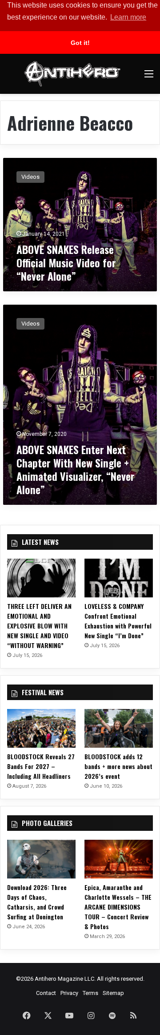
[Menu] (148, 77)
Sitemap (113, 993)
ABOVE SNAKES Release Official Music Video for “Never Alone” (66, 262)
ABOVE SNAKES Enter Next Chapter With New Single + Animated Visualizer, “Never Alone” (75, 469)
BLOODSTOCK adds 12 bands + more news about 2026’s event (118, 766)
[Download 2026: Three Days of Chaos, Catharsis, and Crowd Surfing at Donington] (41, 859)
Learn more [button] (128, 17)
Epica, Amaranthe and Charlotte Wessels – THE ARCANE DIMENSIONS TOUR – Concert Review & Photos (118, 906)
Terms (90, 993)
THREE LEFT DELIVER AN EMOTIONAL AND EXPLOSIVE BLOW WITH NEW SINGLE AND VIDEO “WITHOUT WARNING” (39, 625)
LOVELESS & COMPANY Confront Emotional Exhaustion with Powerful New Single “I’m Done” (118, 620)
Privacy (69, 993)
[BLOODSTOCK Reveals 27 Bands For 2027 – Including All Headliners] (41, 728)
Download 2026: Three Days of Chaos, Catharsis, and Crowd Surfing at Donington (37, 901)
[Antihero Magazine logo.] (72, 74)
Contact (46, 993)
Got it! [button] (80, 42)
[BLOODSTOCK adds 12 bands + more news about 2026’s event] (118, 728)
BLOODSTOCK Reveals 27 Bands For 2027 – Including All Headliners (41, 766)
